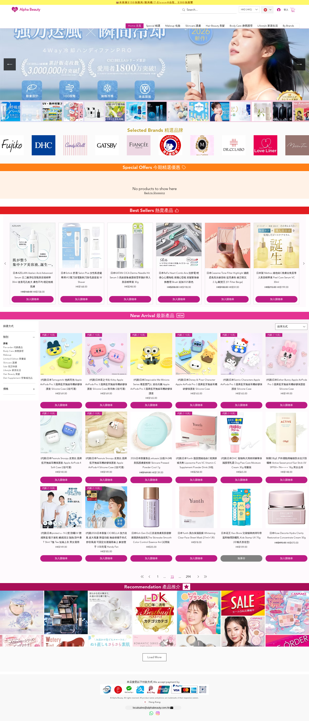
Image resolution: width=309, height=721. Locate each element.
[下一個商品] (304, 263)
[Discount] (123, 163)
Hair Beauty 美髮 (11, 374)
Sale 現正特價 (10, 366)
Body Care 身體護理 (13, 351)
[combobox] (291, 326)
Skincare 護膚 (10, 362)
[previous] (6, 147)
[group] (154, 263)
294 (188, 577)
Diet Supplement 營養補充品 (18, 377)
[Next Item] (299, 64)
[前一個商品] (5, 263)
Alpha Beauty (30, 9)
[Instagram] (157, 713)
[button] (249, 9)
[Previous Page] (149, 577)
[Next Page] (198, 577)
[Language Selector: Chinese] (267, 9)
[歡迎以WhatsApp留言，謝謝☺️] (151, 713)
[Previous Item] (10, 64)
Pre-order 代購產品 (13, 347)
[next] (303, 147)
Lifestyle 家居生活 (12, 370)
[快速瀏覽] (32, 245)
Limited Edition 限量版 (14, 358)
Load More (154, 657)
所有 (5, 343)
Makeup (7, 354)
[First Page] (142, 577)
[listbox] (249, 9)
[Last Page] (205, 577)
